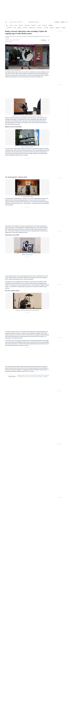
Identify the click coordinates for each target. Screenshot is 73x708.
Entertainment (27, 25)
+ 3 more (63, 27)
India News (21, 25)
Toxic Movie (44, 25)
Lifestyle (39, 25)
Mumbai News (39, 27)
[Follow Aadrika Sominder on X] (14, 41)
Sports (15, 27)
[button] (6, 22)
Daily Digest (58, 27)
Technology (46, 27)
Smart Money (9, 27)
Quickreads (52, 27)
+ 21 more (50, 25)
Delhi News (25, 27)
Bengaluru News (32, 27)
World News (33, 25)
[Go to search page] (8, 22)
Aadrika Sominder (12, 376)
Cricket (15, 25)
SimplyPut (19, 27)
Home (7, 25)
